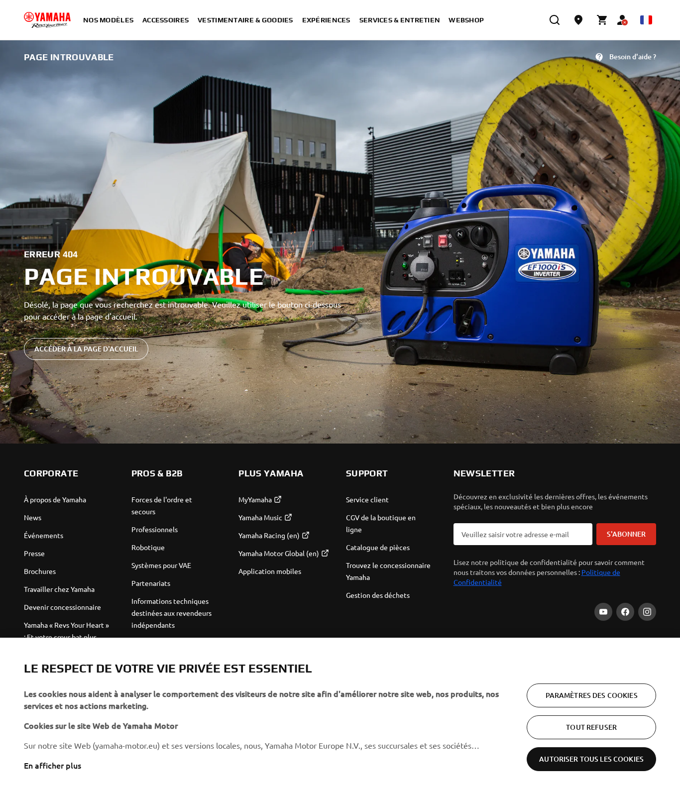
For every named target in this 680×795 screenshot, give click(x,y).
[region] (340, 716)
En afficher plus (52, 765)
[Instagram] (647, 612)
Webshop (466, 20)
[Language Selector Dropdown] (646, 20)
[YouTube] (603, 612)
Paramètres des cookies (592, 695)
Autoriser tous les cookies (591, 759)
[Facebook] (625, 612)
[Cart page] (602, 20)
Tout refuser (591, 727)
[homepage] (47, 20)
